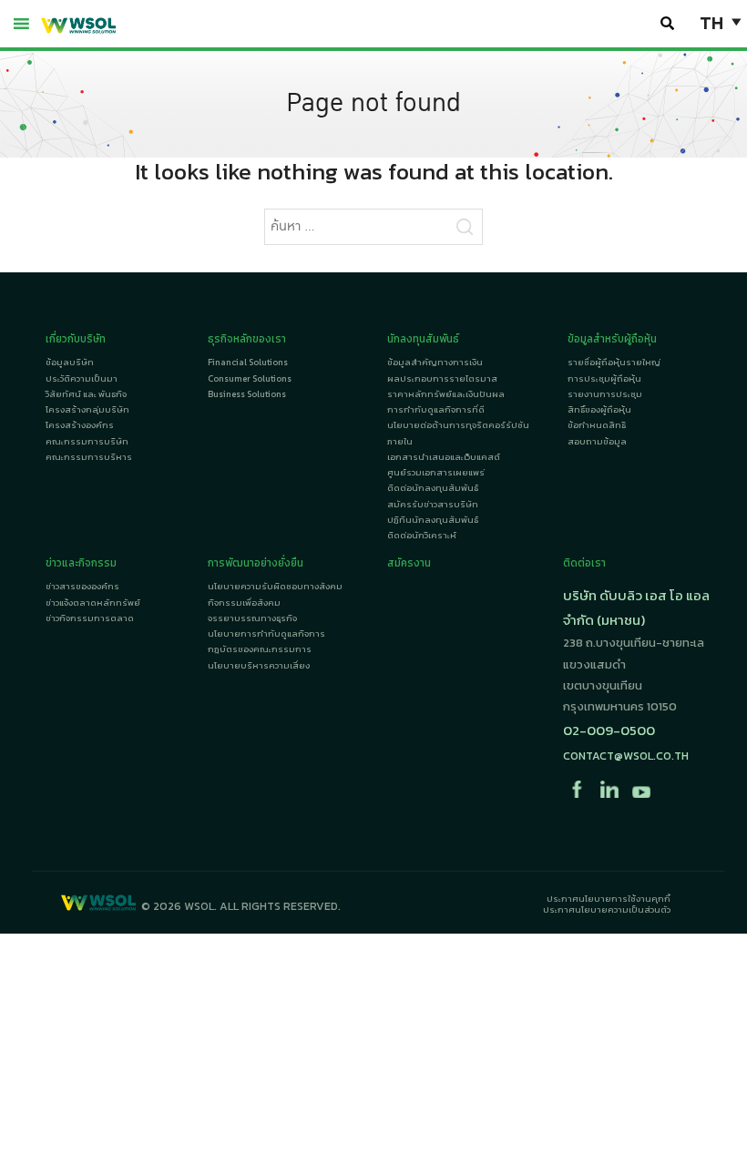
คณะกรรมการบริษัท (87, 441)
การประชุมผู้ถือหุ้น (604, 378)
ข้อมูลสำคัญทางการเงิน (435, 362)
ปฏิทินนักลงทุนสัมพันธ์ (432, 519)
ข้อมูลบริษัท (70, 362)
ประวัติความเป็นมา (82, 378)
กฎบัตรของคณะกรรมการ (260, 649)
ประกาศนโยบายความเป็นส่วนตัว (606, 909)
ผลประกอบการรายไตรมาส (442, 378)
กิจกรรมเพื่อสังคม (244, 602)
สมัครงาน (409, 563)
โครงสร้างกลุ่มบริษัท (87, 409)
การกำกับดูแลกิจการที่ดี (436, 409)
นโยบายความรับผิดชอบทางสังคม (275, 586)
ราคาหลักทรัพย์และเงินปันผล (446, 394)
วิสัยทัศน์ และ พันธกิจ (86, 394)
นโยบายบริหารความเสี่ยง (259, 665)
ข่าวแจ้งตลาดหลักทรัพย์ (93, 602)
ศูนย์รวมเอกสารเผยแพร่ (436, 472)
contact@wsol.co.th (626, 755)
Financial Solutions (248, 362)
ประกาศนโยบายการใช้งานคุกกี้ (608, 898)
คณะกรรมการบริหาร (89, 457)
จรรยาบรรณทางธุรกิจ (252, 618)
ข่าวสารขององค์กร (82, 586)
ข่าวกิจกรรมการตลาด (90, 618)
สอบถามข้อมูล (597, 441)
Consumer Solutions (250, 378)
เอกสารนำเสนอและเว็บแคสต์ (443, 457)
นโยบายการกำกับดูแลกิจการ (266, 633)
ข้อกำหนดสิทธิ (597, 425)
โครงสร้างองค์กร (80, 425)
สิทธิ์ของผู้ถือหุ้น (599, 409)
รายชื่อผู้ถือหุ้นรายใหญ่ (614, 362)
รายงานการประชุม (605, 394)
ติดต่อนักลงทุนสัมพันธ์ (432, 488)
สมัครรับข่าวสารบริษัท (432, 504)
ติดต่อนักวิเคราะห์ (421, 535)
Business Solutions (247, 394)
